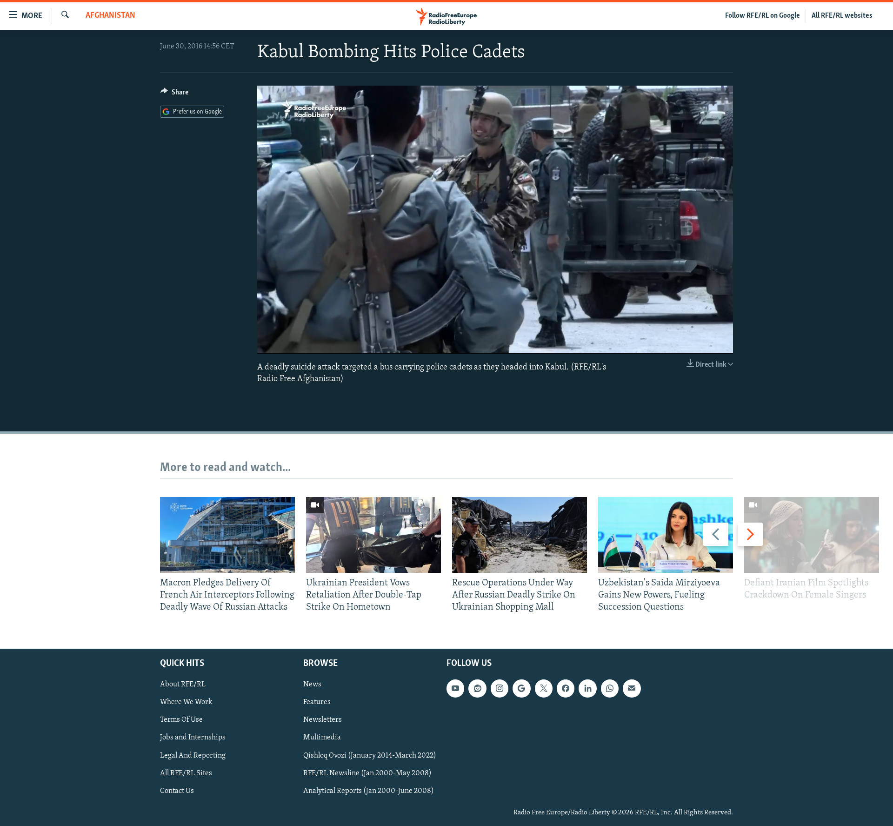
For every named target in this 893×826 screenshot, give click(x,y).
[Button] (174, 94)
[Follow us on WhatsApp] (610, 688)
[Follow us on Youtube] (455, 688)
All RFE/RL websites (842, 16)
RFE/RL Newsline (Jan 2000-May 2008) (367, 773)
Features (317, 702)
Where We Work (186, 702)
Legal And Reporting (193, 755)
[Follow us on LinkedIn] (587, 688)
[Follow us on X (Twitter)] (544, 688)
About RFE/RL (183, 684)
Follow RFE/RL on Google (762, 16)
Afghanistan (110, 16)
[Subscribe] (631, 688)
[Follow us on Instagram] (499, 688)
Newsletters (322, 720)
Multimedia (322, 737)
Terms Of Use (181, 720)
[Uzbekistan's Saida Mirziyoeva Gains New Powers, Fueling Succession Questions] (665, 535)
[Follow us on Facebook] (565, 688)
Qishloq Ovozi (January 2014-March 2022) (369, 755)
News (312, 684)
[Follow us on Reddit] (477, 688)
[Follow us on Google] (521, 688)
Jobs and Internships (193, 737)
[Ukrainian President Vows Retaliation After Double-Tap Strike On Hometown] (373, 535)
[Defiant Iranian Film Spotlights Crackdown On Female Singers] (811, 535)
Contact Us (177, 790)
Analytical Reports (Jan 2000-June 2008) (368, 790)
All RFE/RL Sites (186, 773)
